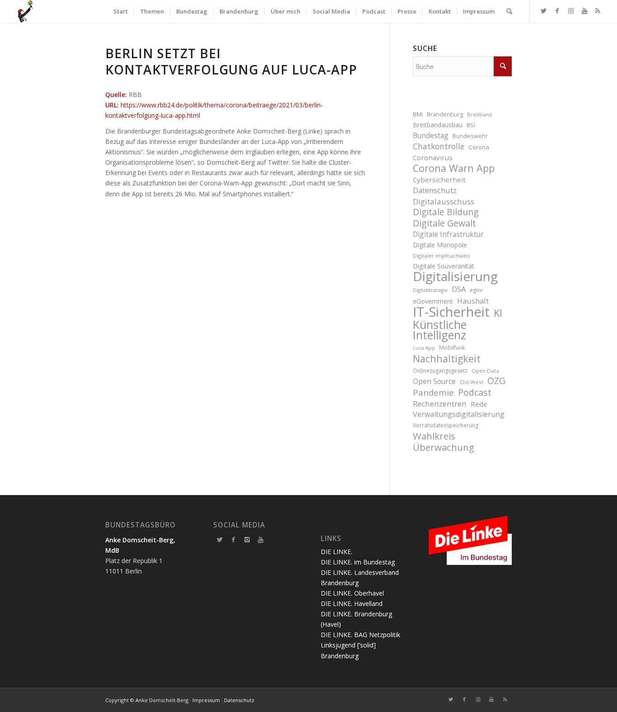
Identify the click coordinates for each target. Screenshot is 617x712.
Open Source (434, 381)
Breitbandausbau (438, 124)
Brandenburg (445, 114)
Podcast (474, 392)
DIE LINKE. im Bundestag (358, 562)
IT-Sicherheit (451, 312)
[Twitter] (220, 539)
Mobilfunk (452, 347)
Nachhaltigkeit (447, 358)
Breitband (479, 114)
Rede (479, 403)
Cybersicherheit (439, 179)
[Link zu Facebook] (557, 11)
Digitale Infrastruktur (448, 234)
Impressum (206, 700)
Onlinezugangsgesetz (440, 370)
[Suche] (509, 11)
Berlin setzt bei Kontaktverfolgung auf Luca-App (231, 61)
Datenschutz (435, 190)
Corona (478, 147)
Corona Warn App (454, 168)
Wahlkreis (434, 436)
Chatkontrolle (438, 146)
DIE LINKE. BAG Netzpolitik (360, 634)
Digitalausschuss (443, 201)
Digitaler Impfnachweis (441, 255)
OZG (496, 381)
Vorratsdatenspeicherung (445, 425)
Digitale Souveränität (443, 266)
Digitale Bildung (445, 212)
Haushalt (473, 301)
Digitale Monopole (440, 244)
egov (476, 290)
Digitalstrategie (430, 290)
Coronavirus (433, 157)
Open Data (485, 370)
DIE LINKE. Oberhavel (352, 593)
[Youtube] (260, 539)
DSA (459, 289)
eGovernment (433, 301)
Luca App (424, 348)
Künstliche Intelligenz (440, 329)
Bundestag (431, 135)
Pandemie (433, 392)
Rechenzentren (440, 403)
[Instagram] (247, 539)
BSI (471, 125)
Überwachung (443, 447)
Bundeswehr (470, 136)
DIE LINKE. (336, 551)
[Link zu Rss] (598, 11)
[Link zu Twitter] (544, 11)
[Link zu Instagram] (571, 11)
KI (498, 313)
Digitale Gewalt (444, 223)
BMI (418, 114)
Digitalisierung (455, 276)
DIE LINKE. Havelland (352, 603)
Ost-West (471, 382)
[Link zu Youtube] (584, 11)
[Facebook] (233, 539)
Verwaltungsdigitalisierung (459, 414)
